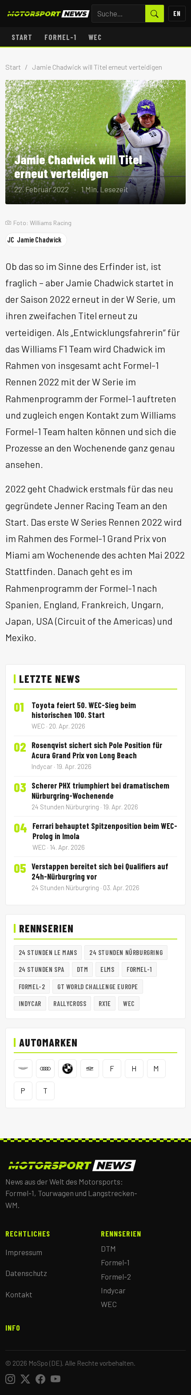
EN (177, 13)
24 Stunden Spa (41, 969)
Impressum (23, 1252)
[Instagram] (10, 1379)
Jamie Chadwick (34, 239)
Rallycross (69, 1003)
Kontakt (18, 1294)
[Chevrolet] (89, 1068)
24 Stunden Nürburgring (126, 952)
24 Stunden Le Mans (48, 952)
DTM (82, 969)
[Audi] (45, 1068)
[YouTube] (55, 1379)
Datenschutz (26, 1272)
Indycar (30, 1003)
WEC (95, 36)
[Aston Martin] (23, 1068)
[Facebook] (40, 1379)
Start (22, 36)
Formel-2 (32, 987)
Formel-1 (60, 36)
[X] (25, 1379)
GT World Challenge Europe (97, 987)
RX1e (105, 1003)
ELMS (107, 969)
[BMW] (67, 1068)
